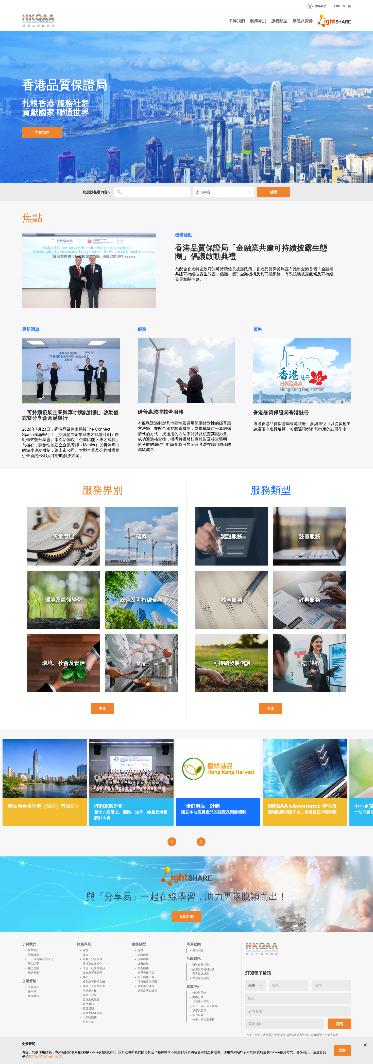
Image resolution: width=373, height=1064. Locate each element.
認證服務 (143, 954)
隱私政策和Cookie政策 (45, 1057)
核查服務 (143, 968)
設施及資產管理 (92, 972)
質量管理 (88, 1008)
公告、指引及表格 (203, 1019)
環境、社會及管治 (94, 968)
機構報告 (33, 995)
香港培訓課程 (146, 986)
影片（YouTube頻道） (206, 1006)
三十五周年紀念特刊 (40, 959)
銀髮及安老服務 (92, 959)
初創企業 (88, 1021)
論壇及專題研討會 (203, 969)
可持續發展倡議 (147, 981)
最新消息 (198, 950)
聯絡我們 (320, 6)
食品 (85, 977)
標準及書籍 (199, 1010)
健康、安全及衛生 (94, 986)
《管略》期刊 (200, 1001)
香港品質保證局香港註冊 (281, 412)
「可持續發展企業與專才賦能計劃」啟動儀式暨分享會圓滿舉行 (70, 415)
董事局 (32, 991)
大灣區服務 (90, 1017)
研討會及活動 (200, 964)
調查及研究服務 (147, 990)
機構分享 (198, 997)
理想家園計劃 (200, 978)
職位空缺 (33, 968)
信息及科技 (90, 990)
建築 (85, 954)
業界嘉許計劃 (200, 973)
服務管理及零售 (92, 1012)
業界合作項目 (146, 972)
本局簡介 (33, 950)
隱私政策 (293, 1034)
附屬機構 (33, 954)
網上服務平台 (146, 977)
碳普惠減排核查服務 (160, 412)
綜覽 (85, 950)
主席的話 (33, 987)
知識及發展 (90, 994)
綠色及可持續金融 (94, 981)
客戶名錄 (198, 1014)
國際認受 (33, 963)
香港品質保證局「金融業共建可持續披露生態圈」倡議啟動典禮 (251, 252)
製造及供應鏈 (91, 999)
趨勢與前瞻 (199, 992)
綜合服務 (88, 1003)
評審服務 (143, 959)
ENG (337, 6)
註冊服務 (143, 963)
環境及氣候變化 (92, 963)
